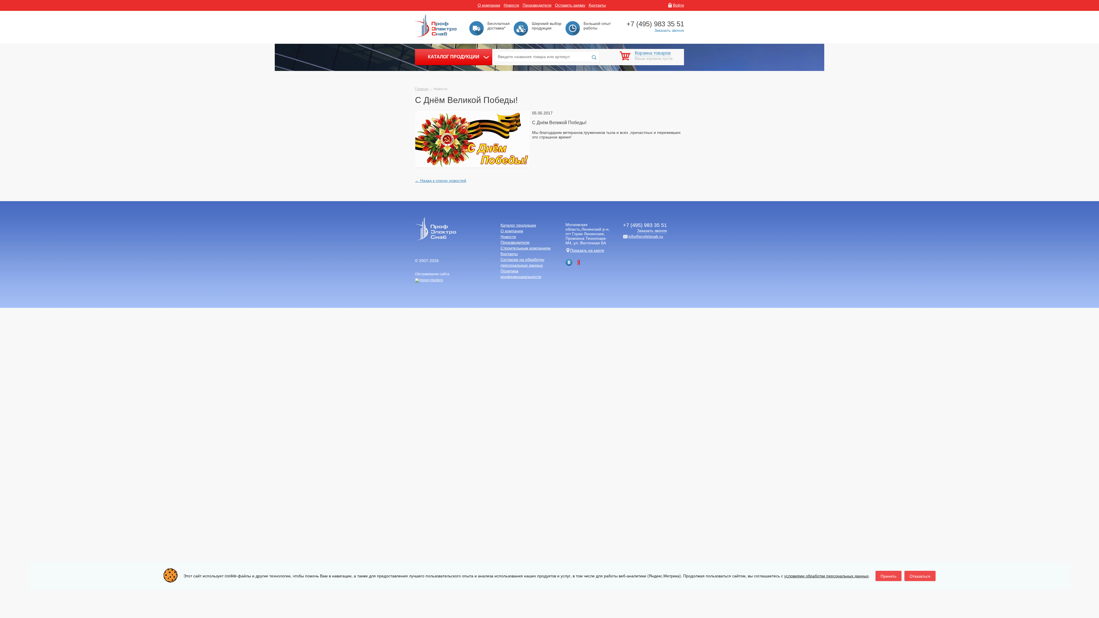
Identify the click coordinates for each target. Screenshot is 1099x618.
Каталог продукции (453, 56)
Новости (511, 5)
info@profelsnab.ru (645, 236)
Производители (537, 5)
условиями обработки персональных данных (826, 576)
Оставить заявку (570, 5)
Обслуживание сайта (432, 274)
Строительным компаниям (526, 248)
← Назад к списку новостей (440, 180)
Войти (678, 5)
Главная (421, 89)
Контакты (597, 5)
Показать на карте (587, 250)
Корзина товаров (653, 53)
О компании (489, 5)
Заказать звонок (669, 30)
